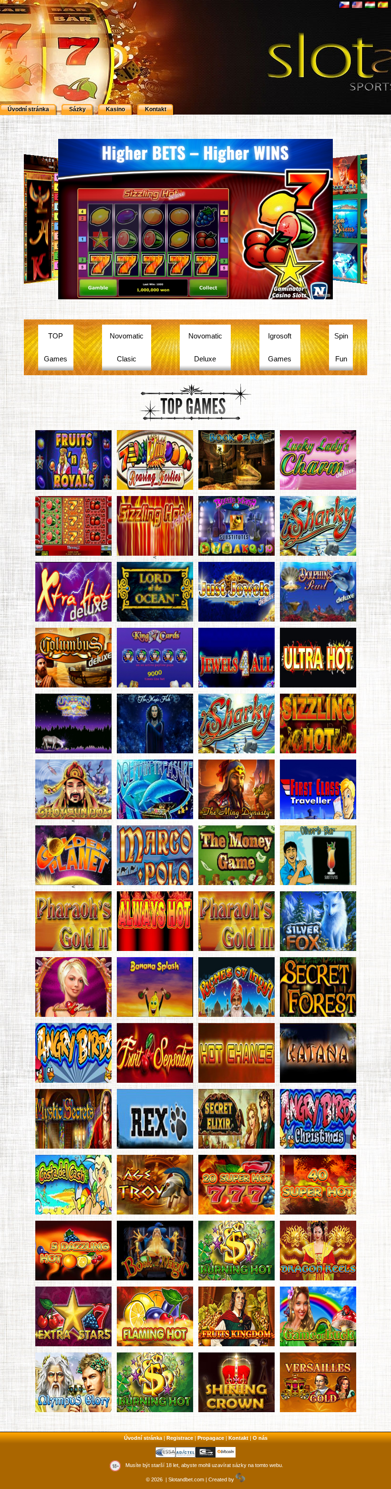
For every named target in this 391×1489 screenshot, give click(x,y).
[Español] (383, 4)
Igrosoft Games (279, 347)
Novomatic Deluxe (205, 347)
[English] (357, 4)
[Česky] (345, 4)
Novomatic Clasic (127, 347)
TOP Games (55, 347)
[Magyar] (370, 4)
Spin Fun (341, 347)
